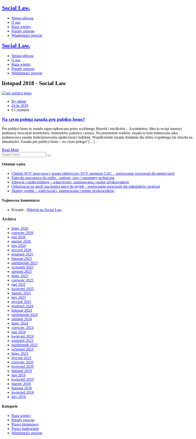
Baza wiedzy (21, 27)
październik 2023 (24, 345)
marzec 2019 (21, 384)
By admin (18, 101)
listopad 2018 (21, 388)
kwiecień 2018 (22, 392)
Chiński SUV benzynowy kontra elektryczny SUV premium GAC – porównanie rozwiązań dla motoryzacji (92, 173)
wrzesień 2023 (22, 349)
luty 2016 (18, 397)
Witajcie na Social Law (44, 210)
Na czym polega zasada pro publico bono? (43, 119)
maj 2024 (18, 332)
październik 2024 (24, 315)
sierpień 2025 (21, 271)
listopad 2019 (21, 371)
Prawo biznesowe (24, 424)
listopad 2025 (21, 259)
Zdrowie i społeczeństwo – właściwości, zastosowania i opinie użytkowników (70, 182)
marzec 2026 (21, 241)
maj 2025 (18, 284)
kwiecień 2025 (22, 289)
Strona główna (22, 18)
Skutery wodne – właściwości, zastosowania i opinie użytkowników (62, 191)
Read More (10, 150)
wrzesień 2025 (22, 267)
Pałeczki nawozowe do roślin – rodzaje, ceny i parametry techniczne (62, 178)
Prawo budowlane (25, 429)
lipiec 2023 (19, 353)
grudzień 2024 (22, 306)
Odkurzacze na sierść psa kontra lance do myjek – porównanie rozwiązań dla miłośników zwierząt (85, 186)
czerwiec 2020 (22, 362)
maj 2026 (18, 237)
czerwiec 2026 (22, 233)
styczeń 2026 (21, 250)
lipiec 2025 (19, 276)
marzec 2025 (21, 293)
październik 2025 (24, 263)
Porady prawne (22, 31)
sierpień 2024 (21, 319)
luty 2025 (18, 297)
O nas (15, 22)
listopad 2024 (21, 310)
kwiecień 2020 (22, 366)
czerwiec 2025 (22, 280)
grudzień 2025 (22, 254)
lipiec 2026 (19, 228)
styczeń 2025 (21, 302)
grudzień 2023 (22, 341)
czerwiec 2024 (22, 328)
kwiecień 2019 (22, 379)
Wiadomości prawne (26, 35)
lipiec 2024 (19, 323)
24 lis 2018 (19, 106)
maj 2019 (18, 375)
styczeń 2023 (21, 358)
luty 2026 (18, 246)
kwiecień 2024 (22, 336)
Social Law (16, 8)
